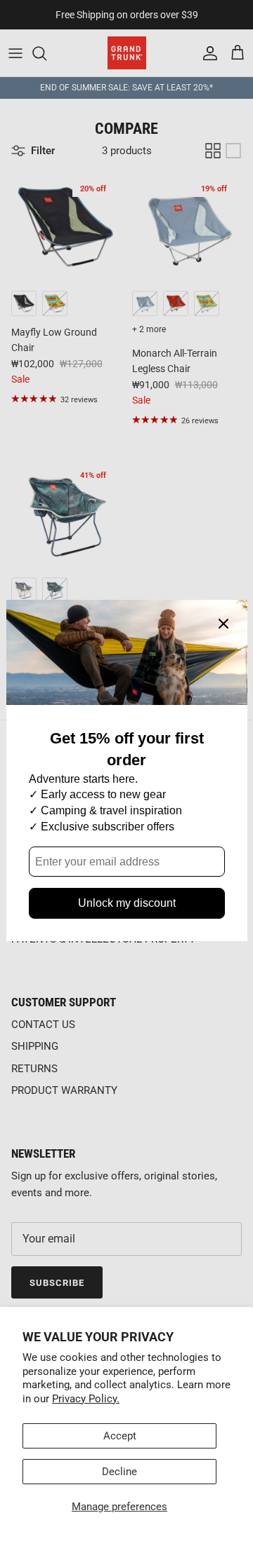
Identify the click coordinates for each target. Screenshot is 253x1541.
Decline (119, 1471)
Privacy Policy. (85, 1398)
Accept (119, 1436)
